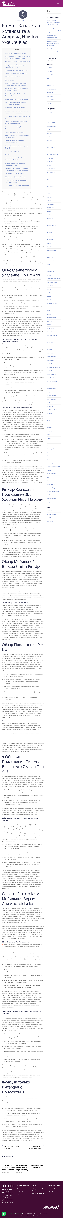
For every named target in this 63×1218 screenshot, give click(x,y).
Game (48, 310)
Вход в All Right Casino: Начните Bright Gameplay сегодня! (54, 30)
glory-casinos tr (51, 317)
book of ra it (50, 261)
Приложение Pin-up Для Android (14, 174)
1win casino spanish (52, 126)
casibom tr (50, 268)
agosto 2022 (50, 100)
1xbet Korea (50, 161)
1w (47, 119)
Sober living (50, 463)
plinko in (49, 424)
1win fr (48, 130)
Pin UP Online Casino (52, 410)
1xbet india (50, 158)
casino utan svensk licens (54, 278)
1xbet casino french (52, 154)
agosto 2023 (50, 92)
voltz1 (48, 495)
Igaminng (49, 324)
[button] (4, 1214)
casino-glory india (52, 282)
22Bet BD (49, 197)
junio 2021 (49, 103)
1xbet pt (49, 176)
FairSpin (49, 296)
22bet (48, 193)
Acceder (49, 511)
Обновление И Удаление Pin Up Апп (15, 177)
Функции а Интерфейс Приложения (15, 108)
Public (48, 434)
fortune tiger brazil (52, 303)
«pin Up (7, 154)
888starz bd (50, 204)
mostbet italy (50, 360)
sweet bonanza (51, 473)
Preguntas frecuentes (38, 1193)
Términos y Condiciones (54, 1189)
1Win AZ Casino (51, 122)
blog (48, 254)
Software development (53, 466)
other (48, 392)
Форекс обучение (51, 498)
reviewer (49, 442)
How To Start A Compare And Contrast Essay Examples (54, 51)
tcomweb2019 (18, 21)
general (49, 314)
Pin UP (48, 403)
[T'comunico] (8, 5)
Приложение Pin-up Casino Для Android (17, 185)
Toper (48, 481)
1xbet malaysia (51, 169)
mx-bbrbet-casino (52, 381)
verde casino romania (53, 491)
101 (47, 115)
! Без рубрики (50, 112)
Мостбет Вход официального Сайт (35, 1147)
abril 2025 (49, 78)
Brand (48, 264)
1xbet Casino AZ (51, 147)
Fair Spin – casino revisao (54, 293)
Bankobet (49, 247)
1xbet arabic (50, 144)
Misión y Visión (21, 1192)
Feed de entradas (52, 514)
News (48, 385)
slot (48, 452)
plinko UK (49, 427)
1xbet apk (49, 140)
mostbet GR (50, 353)
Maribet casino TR (52, 335)
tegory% (49, 477)
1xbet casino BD (51, 151)
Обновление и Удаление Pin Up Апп (15, 53)
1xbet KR (49, 165)
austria (49, 211)
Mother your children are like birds (12, 1147)
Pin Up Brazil (50, 406)
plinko (48, 420)
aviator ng (50, 239)
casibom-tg (50, 271)
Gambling (49, 307)
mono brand (50, 342)
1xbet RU (49, 179)
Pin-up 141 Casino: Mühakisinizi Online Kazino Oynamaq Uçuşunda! (54, 22)
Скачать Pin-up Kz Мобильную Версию (16, 73)
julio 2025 (49, 68)
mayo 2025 (50, 75)
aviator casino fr (51, 225)
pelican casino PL (51, 399)
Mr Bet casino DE (51, 374)
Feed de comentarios (53, 518)
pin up (35, 292)
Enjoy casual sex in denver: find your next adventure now (53, 43)
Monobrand (50, 346)
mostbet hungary (52, 356)
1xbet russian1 (50, 186)
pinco (48, 417)
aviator (49, 215)
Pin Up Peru (50, 413)
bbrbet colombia (51, 250)
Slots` (48, 459)
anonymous (50, 207)
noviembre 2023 (51, 89)
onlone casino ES (51, 388)
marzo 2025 (50, 82)
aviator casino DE (52, 222)
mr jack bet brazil (51, 378)
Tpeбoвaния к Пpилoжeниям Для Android (17, 62)
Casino (49, 275)
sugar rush (50, 470)
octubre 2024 (50, 85)
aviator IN (49, 229)
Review (49, 438)
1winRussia (50, 137)
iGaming (49, 321)
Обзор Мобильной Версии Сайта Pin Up (16, 70)
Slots (48, 456)
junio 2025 (49, 71)
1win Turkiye (50, 133)
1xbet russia (50, 183)
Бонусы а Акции (9, 80)
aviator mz (50, 236)
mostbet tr (50, 371)
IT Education (50, 328)
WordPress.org (51, 521)
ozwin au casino (51, 395)
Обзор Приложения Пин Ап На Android (16, 99)
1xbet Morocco (51, 172)
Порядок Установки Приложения (14, 132)
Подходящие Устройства (12, 151)
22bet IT (49, 200)
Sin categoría (27, 21)
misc (48, 339)
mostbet (49, 349)
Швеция (49, 502)
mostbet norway (51, 364)
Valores (19, 1195)
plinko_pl (49, 431)
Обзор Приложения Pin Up (12, 77)
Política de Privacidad (53, 1192)
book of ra (50, 257)
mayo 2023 (50, 96)
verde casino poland (52, 488)
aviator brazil (50, 218)
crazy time (50, 286)
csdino (49, 289)
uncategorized (51, 484)
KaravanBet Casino (52, 332)
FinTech (49, 300)
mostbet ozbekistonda (53, 367)
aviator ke (49, 232)
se (47, 445)
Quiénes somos (21, 1189)
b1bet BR (49, 243)
